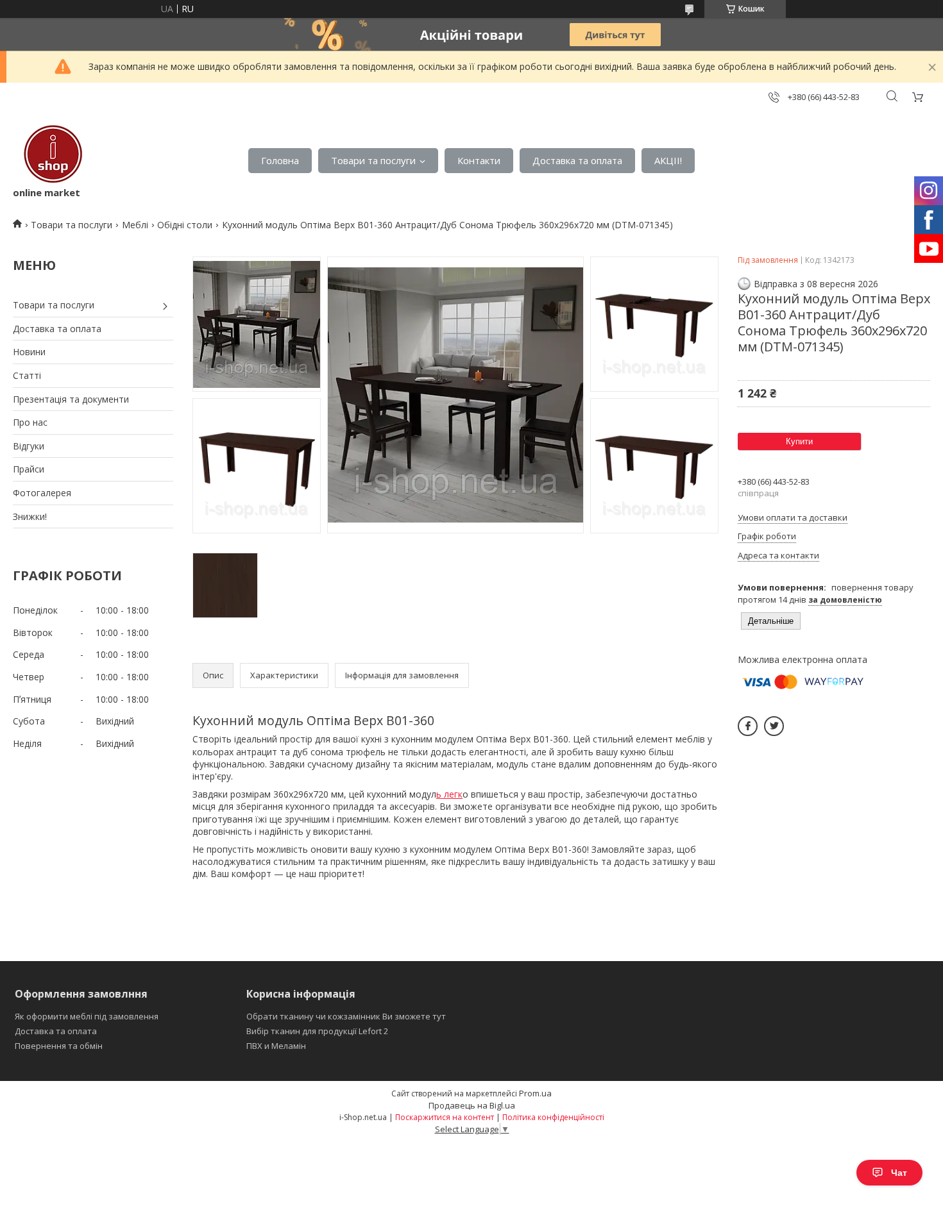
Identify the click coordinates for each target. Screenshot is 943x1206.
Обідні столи (184, 225)
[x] (774, 726)
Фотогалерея (42, 493)
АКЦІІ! (668, 160)
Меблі (135, 225)
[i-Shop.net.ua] (50, 154)
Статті (27, 375)
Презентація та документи (71, 399)
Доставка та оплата (577, 160)
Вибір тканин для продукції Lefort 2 (317, 1031)
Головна (280, 160)
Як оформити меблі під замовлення (86, 1016)
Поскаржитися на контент (444, 1117)
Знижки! (30, 516)
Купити (799, 441)
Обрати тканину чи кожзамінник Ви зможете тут (346, 1016)
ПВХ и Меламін (276, 1045)
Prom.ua (535, 1093)
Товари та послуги (373, 160)
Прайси (28, 469)
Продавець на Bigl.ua (472, 1105)
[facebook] (748, 726)
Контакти (478, 160)
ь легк (449, 794)
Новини (29, 352)
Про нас (30, 422)
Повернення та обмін (59, 1045)
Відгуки (28, 446)
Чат (899, 1173)
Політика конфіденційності (553, 1117)
